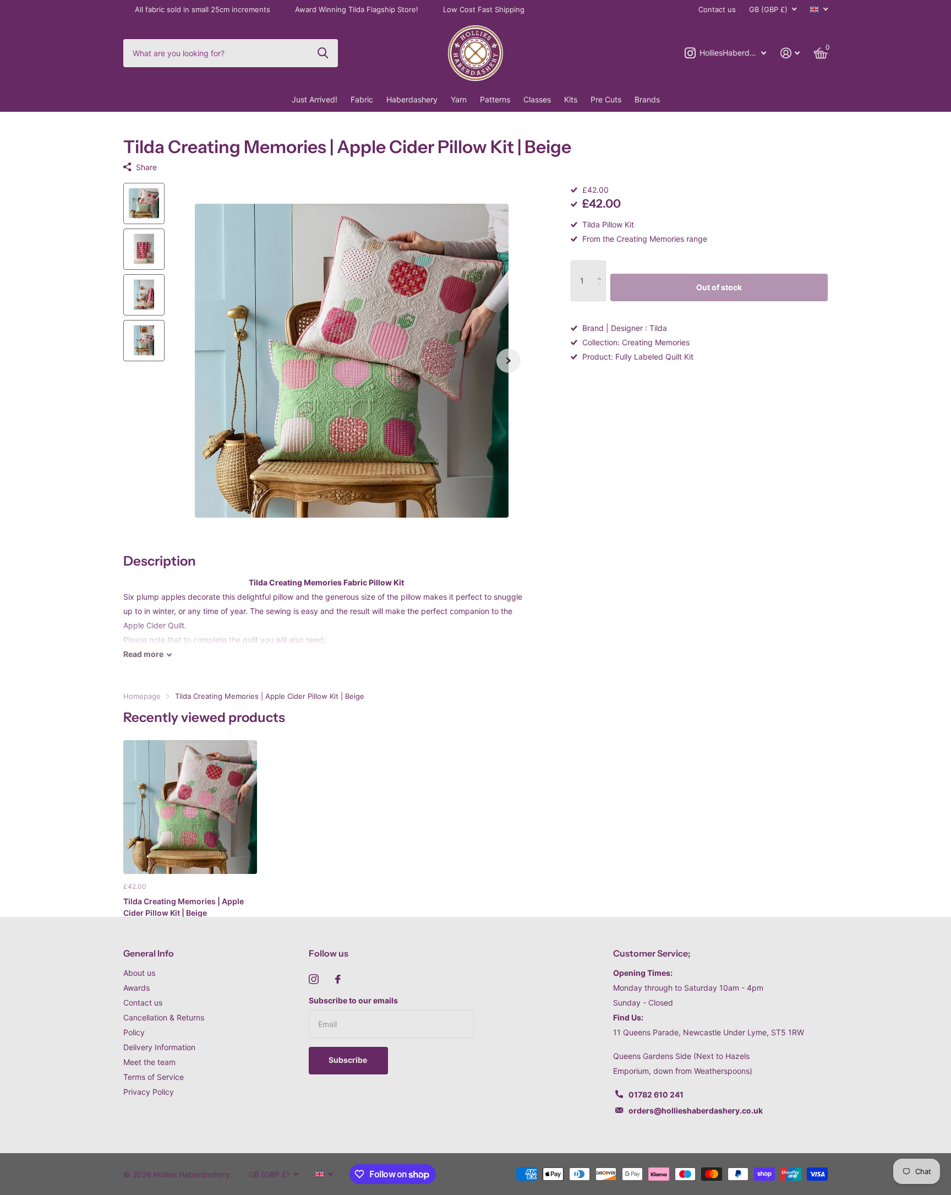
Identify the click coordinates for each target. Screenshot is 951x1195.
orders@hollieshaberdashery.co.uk (695, 1110)
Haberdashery (412, 99)
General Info (148, 953)
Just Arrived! (314, 99)
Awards (136, 987)
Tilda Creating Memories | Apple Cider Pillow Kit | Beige (183, 907)
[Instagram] (314, 979)
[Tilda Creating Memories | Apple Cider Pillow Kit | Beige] (190, 807)
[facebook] (338, 979)
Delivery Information (159, 1047)
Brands (647, 99)
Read (143, 654)
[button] (508, 361)
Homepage (142, 696)
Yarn (459, 99)
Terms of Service (153, 1077)
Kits (570, 99)
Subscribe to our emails (353, 1000)
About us (139, 972)
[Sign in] (790, 53)
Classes (537, 99)
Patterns (495, 99)
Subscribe (349, 1059)
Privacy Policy (148, 1091)
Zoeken (323, 53)
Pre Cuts (606, 99)
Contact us (717, 9)
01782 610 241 (656, 1094)
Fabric (362, 99)
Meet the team (149, 1062)
